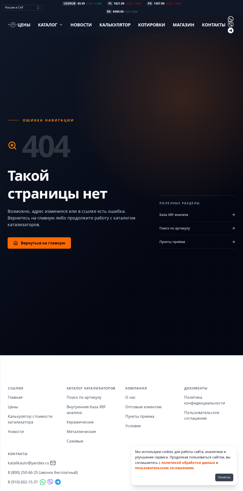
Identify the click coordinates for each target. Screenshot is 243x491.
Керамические (80, 422)
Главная (15, 397)
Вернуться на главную (43, 243)
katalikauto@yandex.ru (28, 463)
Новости (81, 25)
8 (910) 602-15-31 (23, 482)
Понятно (224, 477)
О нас (130, 397)
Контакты (213, 25)
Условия (133, 425)
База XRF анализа (173, 214)
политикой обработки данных (188, 462)
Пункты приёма (172, 241)
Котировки (151, 25)
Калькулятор (115, 25)
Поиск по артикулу (174, 228)
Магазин (183, 25)
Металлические (81, 431)
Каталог (47, 25)
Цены (24, 25)
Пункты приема (139, 416)
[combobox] (22, 7)
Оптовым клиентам (143, 406)
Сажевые (75, 441)
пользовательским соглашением (164, 468)
